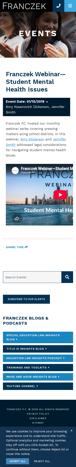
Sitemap (38, 422)
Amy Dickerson (32, 139)
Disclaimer (38, 418)
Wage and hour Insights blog (31, 376)
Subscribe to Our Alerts (26, 299)
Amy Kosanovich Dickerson (27, 107)
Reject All (42, 461)
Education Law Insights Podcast (34, 358)
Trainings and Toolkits (26, 367)
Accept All (18, 461)
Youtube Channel (20, 386)
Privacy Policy (38, 413)
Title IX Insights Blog (25, 348)
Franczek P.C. (17, 409)
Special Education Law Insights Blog (33, 337)
